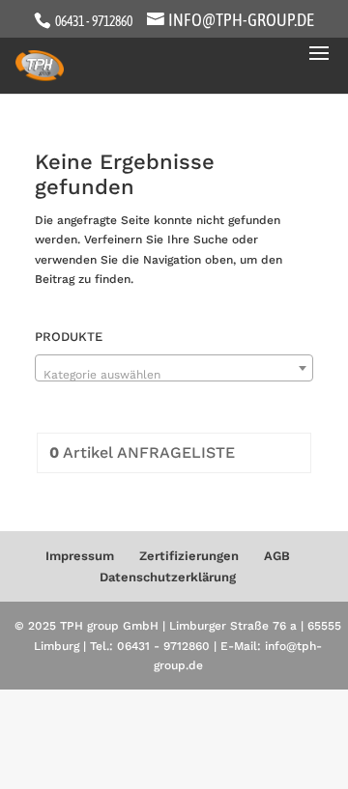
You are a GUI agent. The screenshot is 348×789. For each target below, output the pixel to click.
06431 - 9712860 (92, 21)
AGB (277, 556)
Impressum (79, 556)
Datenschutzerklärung (168, 577)
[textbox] (174, 374)
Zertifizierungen (189, 556)
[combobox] (174, 367)
